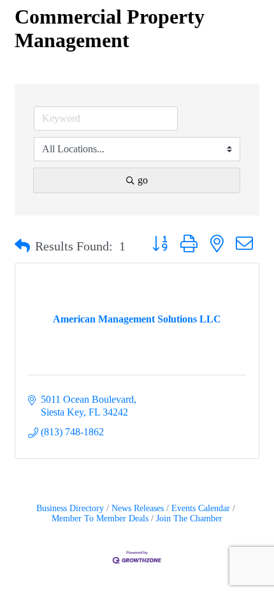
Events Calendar (200, 508)
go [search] (143, 180)
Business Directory (70, 508)
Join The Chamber (189, 518)
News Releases (138, 508)
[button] (22, 246)
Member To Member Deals (100, 518)
